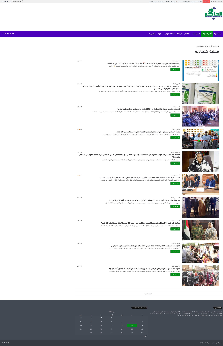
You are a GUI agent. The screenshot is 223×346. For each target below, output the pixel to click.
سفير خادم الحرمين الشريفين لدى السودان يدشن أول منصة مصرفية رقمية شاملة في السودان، (144, 200)
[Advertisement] (74, 17)
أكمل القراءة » (175, 69)
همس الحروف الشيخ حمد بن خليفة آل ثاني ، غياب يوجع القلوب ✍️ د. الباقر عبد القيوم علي (177, 1)
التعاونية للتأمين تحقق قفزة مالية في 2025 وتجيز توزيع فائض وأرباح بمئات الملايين (148, 109)
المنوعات (196, 34)
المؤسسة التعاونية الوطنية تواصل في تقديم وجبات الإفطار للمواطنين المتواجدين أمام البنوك (144, 269)
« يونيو (145, 335)
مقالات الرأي (170, 34)
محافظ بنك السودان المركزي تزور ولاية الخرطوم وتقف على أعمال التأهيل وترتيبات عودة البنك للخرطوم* (140, 223)
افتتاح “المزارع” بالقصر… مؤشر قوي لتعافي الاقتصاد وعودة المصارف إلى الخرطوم (148, 132)
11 (81, 321)
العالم (186, 34)
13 (132, 325)
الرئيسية (217, 34)
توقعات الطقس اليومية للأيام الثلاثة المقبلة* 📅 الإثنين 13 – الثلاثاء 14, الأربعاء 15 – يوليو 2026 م (143, 63)
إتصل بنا (152, 34)
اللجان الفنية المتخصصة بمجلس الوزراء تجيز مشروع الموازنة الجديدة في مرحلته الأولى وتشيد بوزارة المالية (140, 177)
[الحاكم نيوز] (213, 13)
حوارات (160, 34)
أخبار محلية (207, 34)
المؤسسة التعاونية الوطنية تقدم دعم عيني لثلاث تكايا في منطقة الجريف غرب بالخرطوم (145, 246)
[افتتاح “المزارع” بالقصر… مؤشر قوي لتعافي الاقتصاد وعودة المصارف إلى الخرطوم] (200, 139)
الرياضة (179, 34)
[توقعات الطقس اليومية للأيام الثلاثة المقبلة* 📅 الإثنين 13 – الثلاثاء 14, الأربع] (200, 70)
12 (142, 325)
